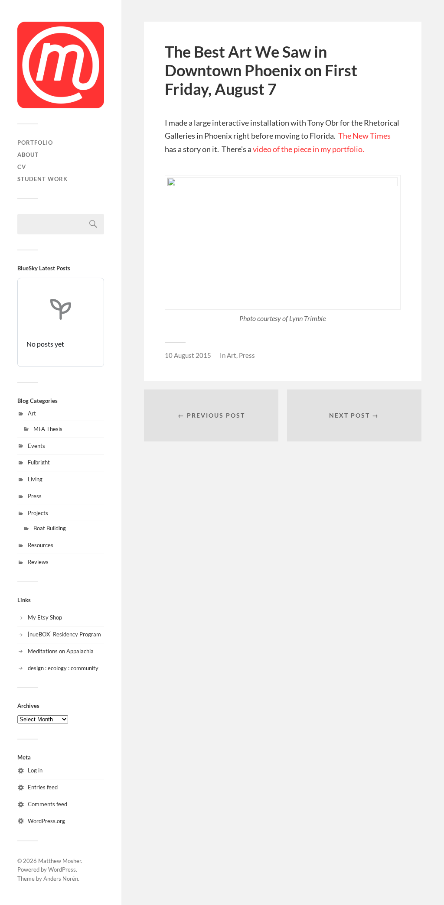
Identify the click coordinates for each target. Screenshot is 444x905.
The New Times (364, 135)
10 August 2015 (188, 355)
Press (35, 496)
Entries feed (43, 787)
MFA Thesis (47, 428)
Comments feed (47, 804)
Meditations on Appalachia (61, 651)
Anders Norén (60, 878)
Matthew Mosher (59, 860)
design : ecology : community (63, 668)
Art (32, 413)
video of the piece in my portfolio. (308, 149)
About (28, 154)
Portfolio (35, 142)
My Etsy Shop (45, 617)
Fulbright (39, 462)
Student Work (42, 178)
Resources (40, 545)
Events (36, 445)
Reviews (38, 561)
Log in (35, 770)
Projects (38, 512)
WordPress (62, 869)
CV (21, 166)
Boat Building (49, 528)
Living (35, 479)
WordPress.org (46, 820)
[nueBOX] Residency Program (64, 634)
